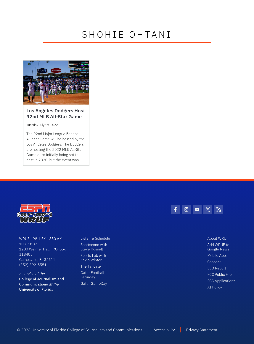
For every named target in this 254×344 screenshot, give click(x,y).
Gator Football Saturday (92, 275)
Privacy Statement (201, 329)
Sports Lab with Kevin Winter (93, 257)
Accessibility (164, 329)
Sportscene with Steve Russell (94, 247)
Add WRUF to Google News (218, 247)
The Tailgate (91, 266)
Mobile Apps (217, 255)
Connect (214, 261)
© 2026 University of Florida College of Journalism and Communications (79, 329)
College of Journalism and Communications (41, 281)
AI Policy (214, 287)
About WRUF (217, 238)
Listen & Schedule (95, 238)
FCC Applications (221, 280)
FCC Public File (219, 274)
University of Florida (36, 289)
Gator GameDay (94, 283)
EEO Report (216, 268)
